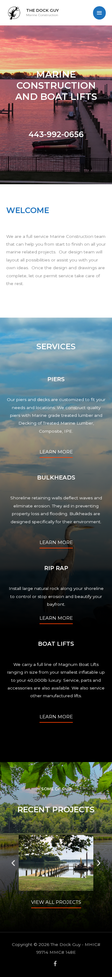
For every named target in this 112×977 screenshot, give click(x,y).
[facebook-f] (56, 963)
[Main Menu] (99, 13)
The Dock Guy (42, 10)
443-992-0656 (56, 134)
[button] (13, 863)
